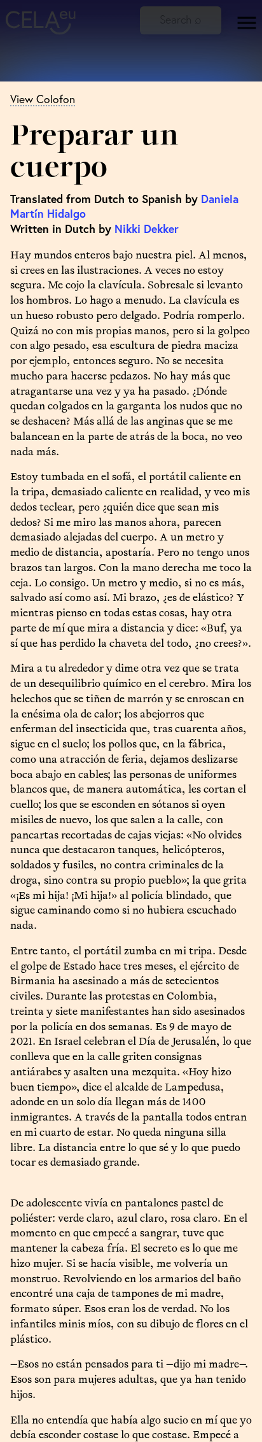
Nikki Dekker (146, 229)
